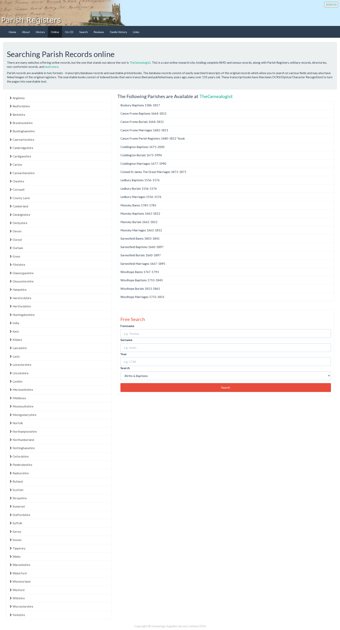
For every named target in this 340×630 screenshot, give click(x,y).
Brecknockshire (22, 123)
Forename (127, 326)
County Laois (21, 198)
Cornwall (18, 189)
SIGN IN (331, 4)
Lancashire (19, 348)
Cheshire (18, 181)
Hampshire (19, 289)
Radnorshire (20, 473)
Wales (16, 556)
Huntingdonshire (23, 314)
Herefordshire (21, 298)
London (17, 381)
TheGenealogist (140, 62)
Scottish (17, 490)
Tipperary (19, 548)
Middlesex (19, 398)
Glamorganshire (23, 273)
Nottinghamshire (23, 448)
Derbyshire (19, 223)
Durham (17, 248)
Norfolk (17, 423)
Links (136, 32)
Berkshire (18, 114)
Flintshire (18, 264)
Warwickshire (21, 565)
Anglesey (18, 98)
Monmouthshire (22, 406)
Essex (16, 256)
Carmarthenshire (23, 173)
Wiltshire (18, 598)
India (15, 323)
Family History (118, 32)
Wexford (18, 590)
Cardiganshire (21, 156)
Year (123, 354)
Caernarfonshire (23, 139)
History (40, 32)
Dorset (17, 239)
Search (83, 32)
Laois (16, 356)
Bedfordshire (21, 106)
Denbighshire (21, 214)
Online (55, 32)
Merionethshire (22, 389)
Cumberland (20, 206)
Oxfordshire (20, 456)
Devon (16, 231)
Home (12, 32)
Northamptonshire (24, 431)
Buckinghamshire (23, 131)
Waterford (19, 573)
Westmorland (21, 581)
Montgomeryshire (24, 415)
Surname (126, 340)
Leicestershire (21, 364)
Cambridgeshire (22, 148)
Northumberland (23, 439)
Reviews (99, 32)
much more (51, 66)
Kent (15, 331)
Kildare (17, 339)
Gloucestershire (23, 281)
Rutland (17, 481)
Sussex (17, 540)
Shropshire (19, 498)
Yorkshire (18, 615)
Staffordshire (21, 515)
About (26, 32)
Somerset (18, 506)
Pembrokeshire (22, 464)
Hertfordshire (21, 306)
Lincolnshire (20, 373)
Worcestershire (22, 606)
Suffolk (17, 523)
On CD (69, 32)
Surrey (16, 531)
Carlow (17, 164)
